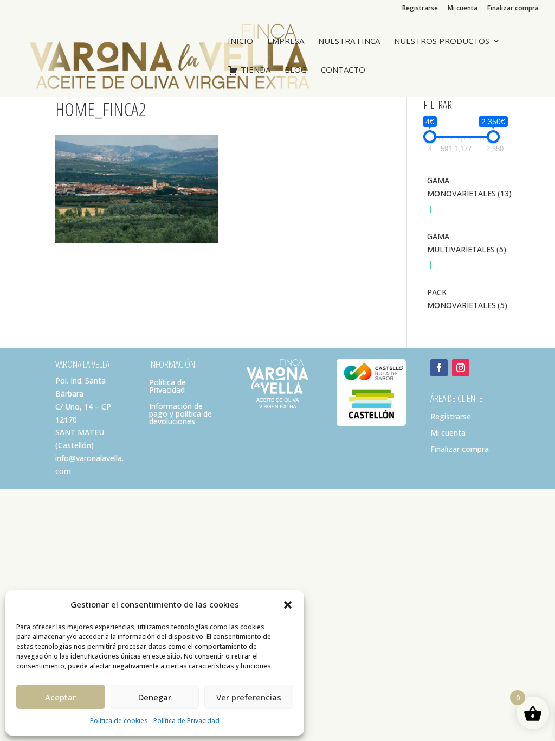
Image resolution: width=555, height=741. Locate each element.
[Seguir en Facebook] (439, 367)
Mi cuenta (462, 8)
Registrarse (420, 8)
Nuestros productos (441, 41)
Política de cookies (119, 720)
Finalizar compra (513, 8)
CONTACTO (343, 70)
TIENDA (254, 70)
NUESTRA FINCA (349, 41)
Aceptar (60, 697)
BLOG (296, 70)
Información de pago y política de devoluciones (180, 414)
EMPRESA (285, 41)
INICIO (240, 41)
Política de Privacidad (186, 720)
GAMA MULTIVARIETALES (466, 242)
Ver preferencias (248, 697)
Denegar (154, 697)
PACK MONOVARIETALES (467, 298)
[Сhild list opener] (430, 209)
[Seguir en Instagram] (460, 367)
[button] (287, 604)
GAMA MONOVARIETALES (469, 187)
